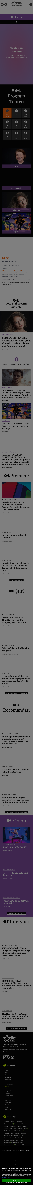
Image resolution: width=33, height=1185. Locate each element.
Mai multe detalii (19, 1155)
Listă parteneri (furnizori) (6, 1177)
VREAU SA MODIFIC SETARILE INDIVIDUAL (16, 1182)
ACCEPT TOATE (16, 1180)
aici (9, 1162)
